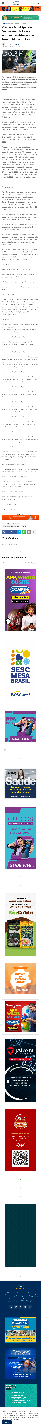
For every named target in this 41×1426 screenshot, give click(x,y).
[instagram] (25, 1307)
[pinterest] (30, 1307)
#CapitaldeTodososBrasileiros (11, 526)
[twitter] (16, 1307)
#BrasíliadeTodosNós (19, 23)
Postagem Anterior (9, 563)
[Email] (29, 532)
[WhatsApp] (24, 532)
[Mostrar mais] (33, 532)
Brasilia (23, 526)
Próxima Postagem (31, 563)
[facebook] (11, 1307)
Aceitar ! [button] (6, 1422)
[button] (3, 3)
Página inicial (6, 23)
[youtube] (20, 1307)
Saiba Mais (16, 1419)
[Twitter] (19, 532)
